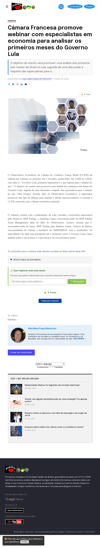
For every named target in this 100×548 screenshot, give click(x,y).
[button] (75, 6)
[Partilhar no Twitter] (13, 84)
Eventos (12, 21)
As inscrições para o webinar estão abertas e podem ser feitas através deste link (46, 251)
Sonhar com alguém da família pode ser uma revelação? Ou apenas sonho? (56, 400)
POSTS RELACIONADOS (27, 259)
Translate (58, 367)
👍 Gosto (85, 94)
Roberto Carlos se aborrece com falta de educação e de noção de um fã (56, 414)
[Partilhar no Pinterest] (17, 84)
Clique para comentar (50, 301)
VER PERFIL (79, 339)
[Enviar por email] (26, 84)
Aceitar (24, 542)
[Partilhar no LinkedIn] (21, 84)
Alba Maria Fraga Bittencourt (42, 328)
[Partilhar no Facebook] (9, 84)
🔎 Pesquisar (77, 281)
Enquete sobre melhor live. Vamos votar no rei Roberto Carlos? (54, 427)
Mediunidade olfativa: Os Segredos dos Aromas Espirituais (52, 385)
